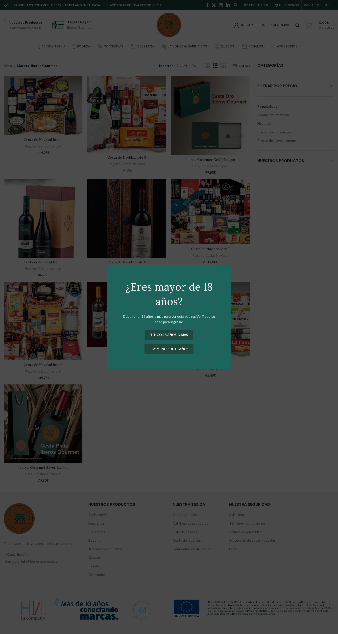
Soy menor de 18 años (169, 349)
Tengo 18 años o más (169, 335)
